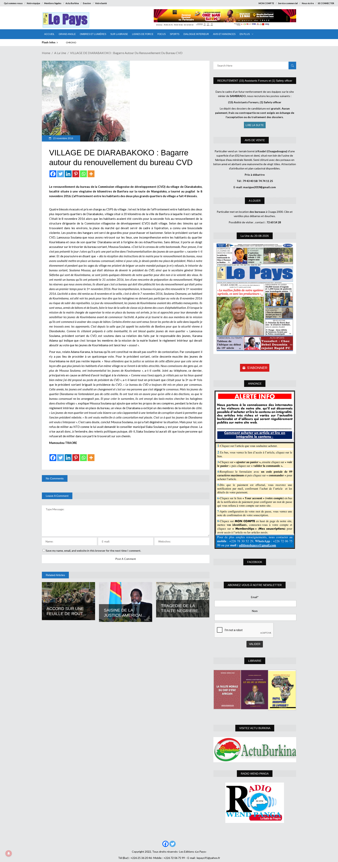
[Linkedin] (68, 173)
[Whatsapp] (83, 173)
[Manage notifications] (8, 853)
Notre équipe (33, 3)
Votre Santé (101, 3)
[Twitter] (60, 173)
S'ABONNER (257, 368)
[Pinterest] (75, 173)
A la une (60, 53)
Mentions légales (52, 3)
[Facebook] (52, 173)
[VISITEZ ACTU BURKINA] (254, 749)
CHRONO (71, 42)
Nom (255, 611)
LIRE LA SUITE (255, 125)
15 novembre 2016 (62, 138)
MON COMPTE (266, 3)
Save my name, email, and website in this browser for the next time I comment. (93, 550)
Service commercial (288, 3)
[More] (91, 173)
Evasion (87, 3)
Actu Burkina (72, 3)
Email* (255, 597)
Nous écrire (308, 3)
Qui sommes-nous (13, 3)
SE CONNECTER (326, 3)
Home (46, 53)
